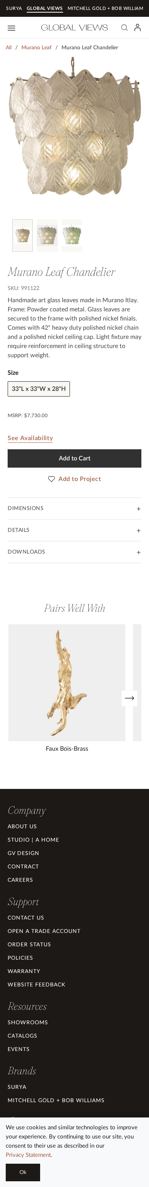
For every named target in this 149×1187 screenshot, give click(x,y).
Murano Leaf (36, 47)
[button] (26, 810)
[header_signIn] (137, 27)
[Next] (129, 698)
